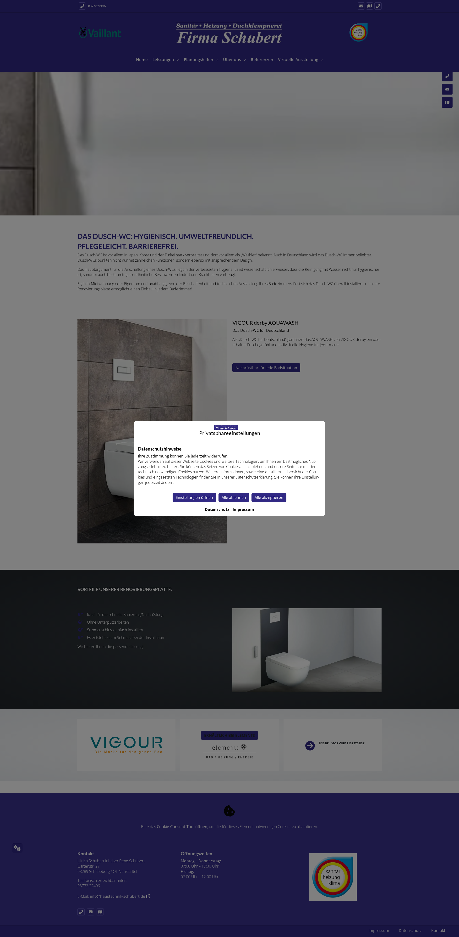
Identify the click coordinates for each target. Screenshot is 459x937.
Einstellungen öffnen (194, 497)
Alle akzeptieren (269, 497)
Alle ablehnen (234, 497)
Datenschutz (217, 509)
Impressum (243, 509)
